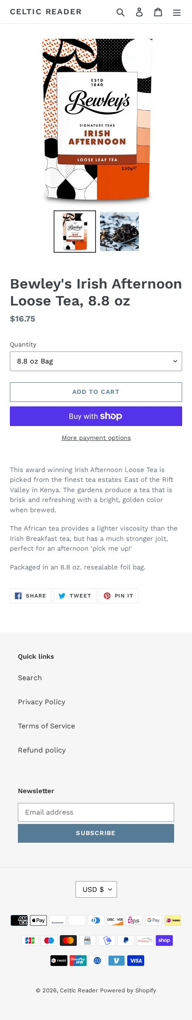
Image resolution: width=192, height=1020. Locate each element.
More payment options (96, 437)
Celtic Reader (46, 11)
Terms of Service (46, 726)
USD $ (93, 889)
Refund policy (42, 750)
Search (30, 677)
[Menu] (176, 11)
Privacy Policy (41, 702)
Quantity (23, 344)
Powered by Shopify (128, 990)
